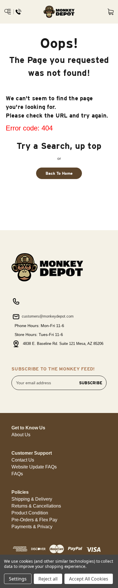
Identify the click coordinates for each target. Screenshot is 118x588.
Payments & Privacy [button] (31, 526)
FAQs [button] (17, 473)
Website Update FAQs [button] (34, 466)
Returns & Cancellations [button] (36, 506)
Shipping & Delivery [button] (31, 499)
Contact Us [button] (22, 460)
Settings (18, 579)
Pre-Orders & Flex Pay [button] (34, 519)
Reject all (48, 579)
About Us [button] (20, 434)
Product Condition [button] (29, 512)
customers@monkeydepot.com (47, 316)
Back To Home (59, 173)
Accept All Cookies (88, 579)
